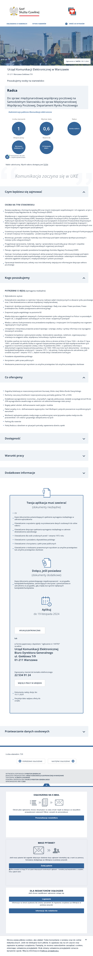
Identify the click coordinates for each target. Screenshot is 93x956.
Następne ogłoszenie (61, 761)
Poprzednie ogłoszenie (32, 761)
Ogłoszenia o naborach (17, 24)
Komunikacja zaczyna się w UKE (46, 176)
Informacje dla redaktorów (46, 911)
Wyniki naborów (39, 24)
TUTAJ (45, 164)
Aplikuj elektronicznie (29, 630)
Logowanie (46, 899)
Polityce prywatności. (49, 951)
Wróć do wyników (76, 24)
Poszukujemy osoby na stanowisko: (25, 80)
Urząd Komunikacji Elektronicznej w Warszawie (38, 69)
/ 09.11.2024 (77, 61)
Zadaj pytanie (46, 866)
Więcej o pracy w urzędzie (30, 683)
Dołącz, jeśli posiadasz (46, 573)
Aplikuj (46, 611)
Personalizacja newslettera (46, 818)
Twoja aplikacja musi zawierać (46, 505)
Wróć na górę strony (46, 785)
